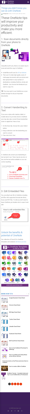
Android (24, 72)
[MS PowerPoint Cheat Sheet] (4, 343)
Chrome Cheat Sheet (14, 305)
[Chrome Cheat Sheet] (4, 307)
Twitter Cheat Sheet (14, 319)
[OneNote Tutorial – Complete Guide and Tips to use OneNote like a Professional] (3, 376)
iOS (19, 72)
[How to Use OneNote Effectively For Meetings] (4, 349)
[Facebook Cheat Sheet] (4, 335)
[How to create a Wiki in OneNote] (4, 368)
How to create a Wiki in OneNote (17, 366)
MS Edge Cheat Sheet (15, 312)
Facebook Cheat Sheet (15, 333)
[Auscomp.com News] (8, 3)
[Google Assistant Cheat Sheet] (4, 300)
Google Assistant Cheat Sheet (17, 298)
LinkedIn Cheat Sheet (14, 326)
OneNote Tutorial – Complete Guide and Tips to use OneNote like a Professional (17, 374)
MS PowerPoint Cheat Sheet (16, 340)
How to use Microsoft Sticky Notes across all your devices (18, 355)
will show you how (21, 242)
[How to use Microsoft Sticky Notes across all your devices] (4, 356)
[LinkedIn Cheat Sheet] (4, 328)
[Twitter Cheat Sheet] (4, 321)
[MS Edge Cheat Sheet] (4, 314)
